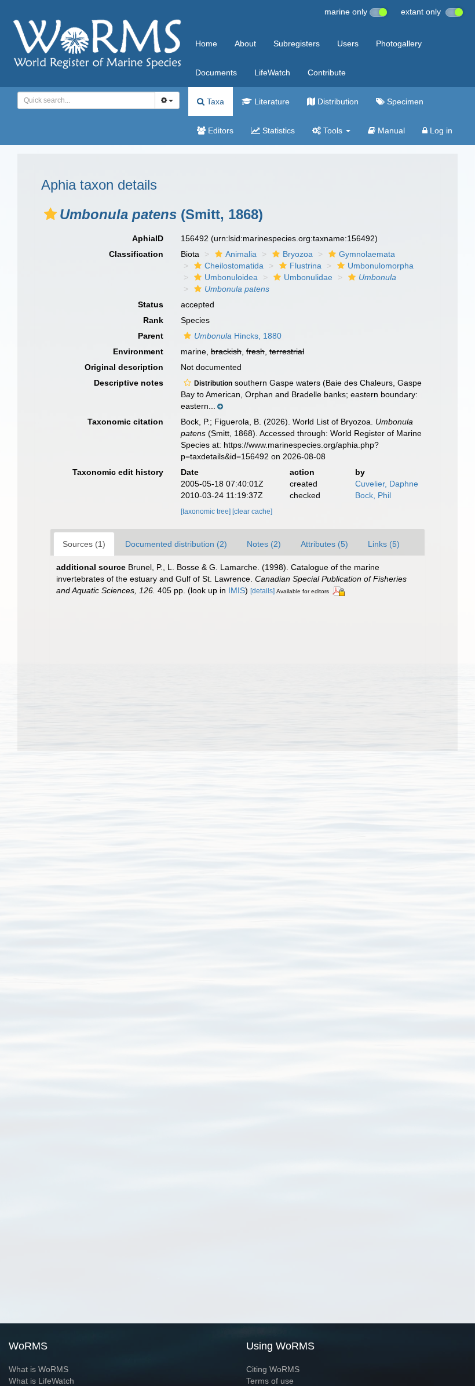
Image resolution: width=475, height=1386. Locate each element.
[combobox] (86, 100)
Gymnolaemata (367, 254)
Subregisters (296, 43)
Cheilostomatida (234, 265)
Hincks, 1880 (238, 335)
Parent (150, 335)
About (245, 43)
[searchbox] (83, 100)
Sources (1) (84, 544)
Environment (138, 351)
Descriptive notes (128, 382)
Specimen (404, 101)
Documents (216, 72)
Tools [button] (333, 130)
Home (206, 43)
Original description (124, 367)
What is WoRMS (38, 1369)
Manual (390, 130)
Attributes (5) (324, 544)
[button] (50, 214)
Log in (439, 130)
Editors (219, 130)
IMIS (236, 590)
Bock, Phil (373, 495)
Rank (153, 320)
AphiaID (147, 238)
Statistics (277, 130)
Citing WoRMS (272, 1369)
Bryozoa (298, 254)
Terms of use (270, 1380)
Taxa (214, 101)
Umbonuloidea (231, 277)
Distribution (337, 101)
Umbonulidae (308, 277)
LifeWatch (272, 72)
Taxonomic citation (125, 421)
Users (348, 43)
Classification (136, 254)
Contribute (327, 72)
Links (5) (384, 544)
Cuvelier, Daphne (386, 483)
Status (150, 304)
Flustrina (305, 265)
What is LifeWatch (41, 1380)
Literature (271, 101)
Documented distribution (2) (176, 544)
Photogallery (399, 43)
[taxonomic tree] (206, 511)
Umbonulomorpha (381, 265)
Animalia (241, 254)
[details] (262, 591)
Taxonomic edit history (117, 472)
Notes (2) (264, 544)
